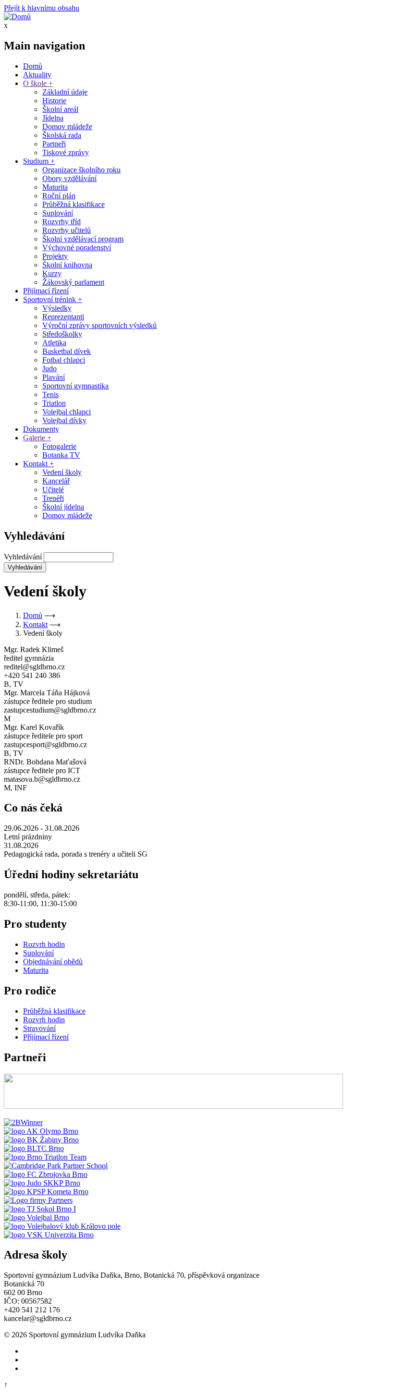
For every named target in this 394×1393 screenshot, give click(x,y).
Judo (49, 368)
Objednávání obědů (53, 961)
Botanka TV (61, 455)
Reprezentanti (63, 317)
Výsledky (57, 308)
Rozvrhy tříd (61, 222)
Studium (39, 161)
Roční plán (58, 196)
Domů (32, 66)
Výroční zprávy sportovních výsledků (99, 325)
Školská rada (61, 135)
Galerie (37, 438)
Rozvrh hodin (44, 944)
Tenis (50, 394)
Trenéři (53, 498)
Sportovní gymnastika (75, 386)
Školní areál (60, 109)
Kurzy (52, 273)
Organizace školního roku (81, 170)
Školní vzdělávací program (82, 239)
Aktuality (37, 75)
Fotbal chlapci (63, 360)
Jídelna (52, 118)
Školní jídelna (63, 507)
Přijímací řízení (46, 291)
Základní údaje (64, 92)
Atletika (54, 343)
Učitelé (53, 489)
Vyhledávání (23, 557)
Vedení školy (62, 472)
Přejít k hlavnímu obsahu (41, 8)
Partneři (54, 144)
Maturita (55, 187)
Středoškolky (62, 334)
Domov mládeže (67, 126)
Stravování (39, 1028)
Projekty (55, 256)
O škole (38, 83)
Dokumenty (41, 429)
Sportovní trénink (52, 299)
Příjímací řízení (46, 1037)
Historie (54, 101)
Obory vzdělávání (69, 178)
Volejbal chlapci (66, 412)
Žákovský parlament (73, 282)
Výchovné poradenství (76, 247)
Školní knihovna (67, 265)
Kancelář (56, 481)
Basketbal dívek (66, 351)
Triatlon (54, 403)
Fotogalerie (59, 446)
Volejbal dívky (64, 420)
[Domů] (17, 16)
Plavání (53, 377)
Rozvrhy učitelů (66, 230)
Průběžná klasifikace (73, 204)
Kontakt (38, 464)
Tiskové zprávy (65, 152)
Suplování (57, 213)
